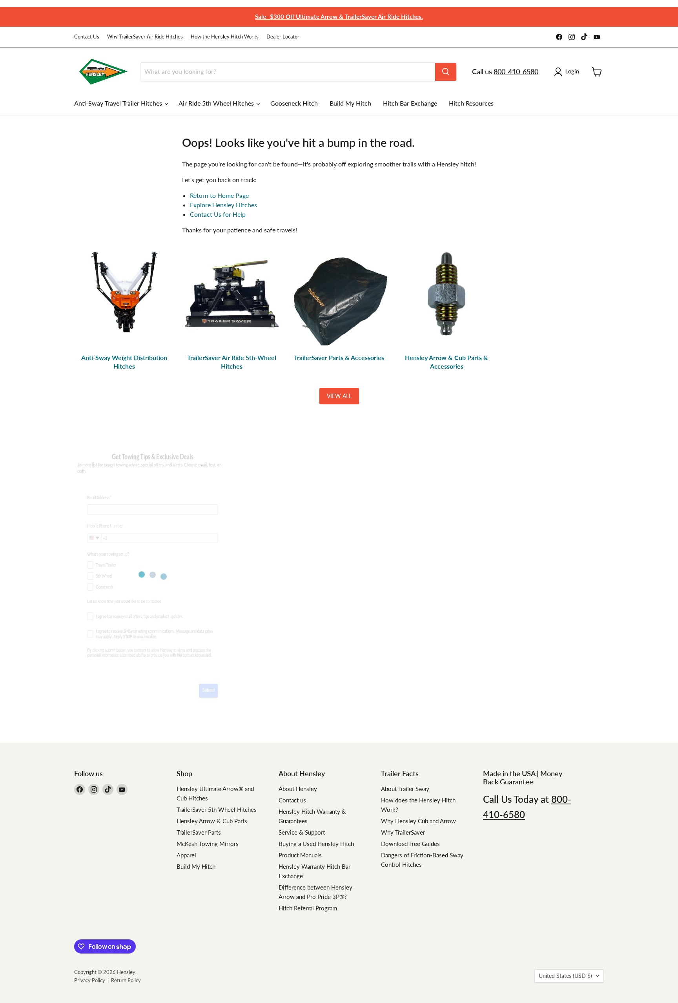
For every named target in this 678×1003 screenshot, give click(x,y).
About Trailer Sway (405, 788)
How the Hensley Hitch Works (225, 37)
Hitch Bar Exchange (410, 103)
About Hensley (298, 788)
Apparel (186, 855)
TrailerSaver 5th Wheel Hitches (217, 809)
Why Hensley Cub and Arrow (418, 820)
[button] (568, 72)
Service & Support (302, 832)
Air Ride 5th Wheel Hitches (217, 103)
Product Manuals (300, 855)
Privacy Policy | (92, 980)
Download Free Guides (410, 843)
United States (565, 975)
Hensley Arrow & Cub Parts (212, 820)
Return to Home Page (219, 195)
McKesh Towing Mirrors (208, 843)
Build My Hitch (350, 103)
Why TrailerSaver (403, 832)
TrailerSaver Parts (199, 832)
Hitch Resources (471, 103)
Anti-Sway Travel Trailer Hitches (119, 103)
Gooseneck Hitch (294, 103)
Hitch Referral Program (308, 908)
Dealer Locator (282, 37)
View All (339, 396)
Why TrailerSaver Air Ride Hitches (145, 37)
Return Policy (126, 980)
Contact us (292, 800)
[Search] (445, 72)
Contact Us (86, 37)
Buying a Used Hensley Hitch (316, 843)
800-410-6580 (516, 71)
